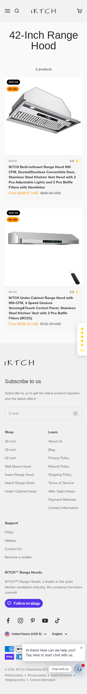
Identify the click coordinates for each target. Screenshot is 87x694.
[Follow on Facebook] (8, 620)
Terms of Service (61, 483)
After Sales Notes (61, 491)
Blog (51, 450)
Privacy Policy (58, 458)
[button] (82, 339)
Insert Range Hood (19, 475)
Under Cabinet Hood (20, 491)
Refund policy (14, 675)
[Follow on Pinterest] (32, 620)
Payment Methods (62, 499)
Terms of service (61, 675)
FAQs (9, 532)
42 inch (10, 458)
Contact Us (13, 549)
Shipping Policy (60, 475)
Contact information (43, 680)
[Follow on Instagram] (20, 620)
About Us (55, 441)
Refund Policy (58, 466)
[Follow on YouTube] (45, 620)
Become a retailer (18, 557)
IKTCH (13, 161)
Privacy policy (37, 675)
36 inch (10, 450)
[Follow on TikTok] (57, 620)
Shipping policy (15, 680)
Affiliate (10, 541)
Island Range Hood (19, 483)
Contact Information (63, 508)
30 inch (10, 441)
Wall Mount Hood (18, 466)
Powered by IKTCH (38, 669)
